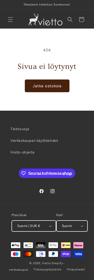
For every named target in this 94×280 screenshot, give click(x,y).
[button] (10, 19)
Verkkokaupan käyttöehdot (34, 140)
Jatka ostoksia (47, 86)
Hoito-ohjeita (22, 152)
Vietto (46, 263)
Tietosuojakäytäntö (47, 269)
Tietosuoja (19, 129)
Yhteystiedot (76, 269)
